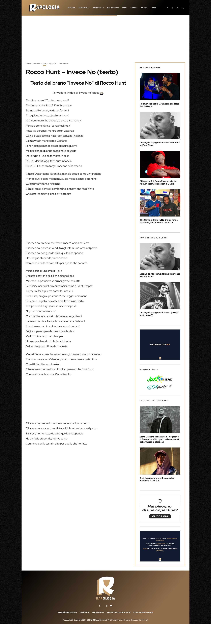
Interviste (98, 7)
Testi (153, 7)
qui (101, 92)
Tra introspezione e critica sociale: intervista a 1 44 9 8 (157, 479)
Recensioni (113, 7)
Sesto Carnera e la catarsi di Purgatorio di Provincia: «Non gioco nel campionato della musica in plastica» (160, 439)
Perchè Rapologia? (67, 612)
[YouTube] (177, 7)
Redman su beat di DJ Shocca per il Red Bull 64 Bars (159, 105)
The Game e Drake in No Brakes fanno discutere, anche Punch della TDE (159, 221)
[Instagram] (172, 7)
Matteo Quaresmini (33, 64)
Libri (124, 7)
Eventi (133, 7)
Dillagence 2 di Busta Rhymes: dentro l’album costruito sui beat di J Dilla (158, 182)
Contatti (84, 612)
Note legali (98, 612)
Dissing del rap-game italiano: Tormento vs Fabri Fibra (160, 143)
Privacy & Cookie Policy (118, 612)
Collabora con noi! (143, 612)
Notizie (71, 7)
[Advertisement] (105, 41)
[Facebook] (168, 7)
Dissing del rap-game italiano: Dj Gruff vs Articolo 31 (159, 313)
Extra (144, 7)
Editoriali (84, 7)
